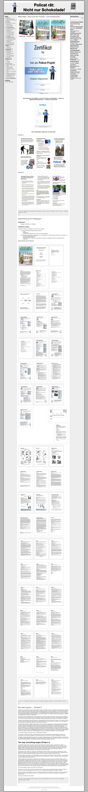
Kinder (36, 700)
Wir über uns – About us (11, 23)
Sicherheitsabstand (73, 69)
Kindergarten (75, 41)
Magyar (49, 13)
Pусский (64, 13)
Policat (57, 211)
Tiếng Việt (77, 13)
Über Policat (8, 22)
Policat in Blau (9, 26)
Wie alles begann (10, 25)
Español (25, 13)
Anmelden (45, 789)
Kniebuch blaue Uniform (11, 28)
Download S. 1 (21, 134)
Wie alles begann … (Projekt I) (30, 707)
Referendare (51, 700)
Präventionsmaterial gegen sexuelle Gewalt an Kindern (11, 20)
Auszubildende (26, 700)
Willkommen (8, 17)
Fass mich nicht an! (74, 30)
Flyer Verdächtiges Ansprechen (10, 54)
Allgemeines (9, 46)
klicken (41, 93)
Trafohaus (73, 70)
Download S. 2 (21, 172)
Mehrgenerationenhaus (74, 47)
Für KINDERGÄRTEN (10, 27)
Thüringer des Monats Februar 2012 (11, 76)
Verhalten (72, 78)
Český (10, 13)
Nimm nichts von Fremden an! (75, 52)
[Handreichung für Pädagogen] (58, 30)
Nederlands (53, 13)
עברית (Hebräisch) (35, 13)
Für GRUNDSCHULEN (10, 37)
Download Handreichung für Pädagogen (26, 240)
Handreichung (31, 700)
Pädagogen (46, 700)
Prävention (61, 211)
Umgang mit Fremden (75, 71)
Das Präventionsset (10, 31)
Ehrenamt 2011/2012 (10, 77)
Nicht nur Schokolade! (75, 49)
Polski (61, 13)
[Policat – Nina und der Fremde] (44, 7)
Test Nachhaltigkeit (10, 34)
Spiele (79, 69)
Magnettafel (79, 44)
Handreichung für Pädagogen (10, 30)
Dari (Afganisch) (15, 13)
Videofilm (27, 779)
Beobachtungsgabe (76, 26)
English (21, 13)
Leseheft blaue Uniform (11, 39)
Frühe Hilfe (72, 32)
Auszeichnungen (9, 63)
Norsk (58, 13)
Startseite (7, 13)
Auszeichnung (75, 23)
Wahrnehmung (78, 78)
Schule (24, 779)
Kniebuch (43, 211)
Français (29, 13)
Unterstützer (73, 74)
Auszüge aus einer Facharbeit (10, 36)
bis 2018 (8, 62)
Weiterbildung (9, 24)
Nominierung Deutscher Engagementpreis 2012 (11, 74)
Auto (71, 25)
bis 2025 (8, 61)
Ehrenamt (79, 28)
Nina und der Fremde (54, 778)
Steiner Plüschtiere (9, 81)
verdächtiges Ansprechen (74, 76)
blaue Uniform (72, 28)
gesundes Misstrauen (75, 37)
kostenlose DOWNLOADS (11, 78)
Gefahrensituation (75, 33)
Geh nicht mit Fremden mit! (74, 35)
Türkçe (80, 13)
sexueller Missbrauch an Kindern (60, 700)
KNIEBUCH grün (30, 36)
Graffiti (71, 38)
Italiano (41, 13)
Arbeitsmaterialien (26, 211)
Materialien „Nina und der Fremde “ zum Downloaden (39, 17)
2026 (8, 60)
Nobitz (71, 58)
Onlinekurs (75, 58)
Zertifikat (25, 212)
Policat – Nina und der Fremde (43, 787)
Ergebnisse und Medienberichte (9, 59)
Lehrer (40, 778)
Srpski (68, 13)
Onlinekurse (9, 47)
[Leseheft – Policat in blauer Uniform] (43, 30)
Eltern (24, 778)
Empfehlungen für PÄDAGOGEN (9, 49)
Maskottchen (47, 778)
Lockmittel (72, 44)
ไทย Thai (72, 13)
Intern (42, 789)
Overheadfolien (52, 211)
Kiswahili (45, 13)
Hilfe (80, 38)
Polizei (78, 59)
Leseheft (47, 211)
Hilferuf (71, 40)
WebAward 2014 (10, 66)
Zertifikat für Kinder (10, 32)
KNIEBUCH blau (22, 36)
